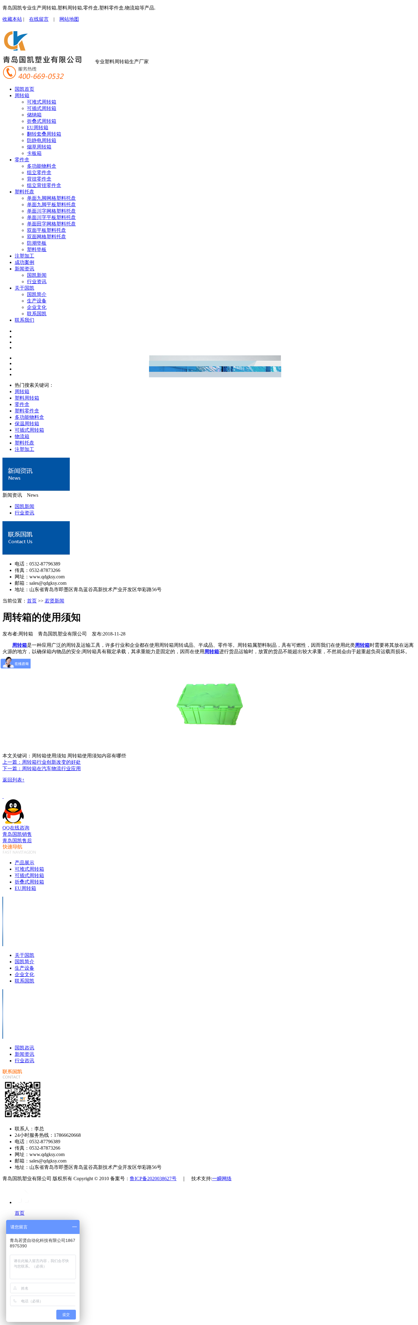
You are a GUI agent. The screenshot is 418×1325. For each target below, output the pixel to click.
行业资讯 (37, 281)
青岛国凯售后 (17, 840)
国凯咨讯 (24, 1047)
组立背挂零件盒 (44, 185)
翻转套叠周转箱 (44, 134)
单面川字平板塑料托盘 (51, 217)
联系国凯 (37, 313)
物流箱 (22, 436)
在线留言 (39, 19)
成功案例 (24, 262)
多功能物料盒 (41, 166)
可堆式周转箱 (41, 101)
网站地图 (69, 19)
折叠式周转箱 (41, 121)
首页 (32, 600)
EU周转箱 (37, 127)
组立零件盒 (39, 172)
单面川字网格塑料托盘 (51, 211)
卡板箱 (34, 153)
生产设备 (37, 300)
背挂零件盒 (39, 178)
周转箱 (22, 95)
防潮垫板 (37, 243)
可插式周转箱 (41, 108)
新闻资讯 (24, 268)
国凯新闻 (37, 275)
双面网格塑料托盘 (46, 236)
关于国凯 (24, 288)
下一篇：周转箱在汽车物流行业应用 (41, 768)
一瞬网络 (222, 1178)
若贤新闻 (54, 600)
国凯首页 (24, 89)
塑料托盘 (24, 191)
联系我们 (24, 320)
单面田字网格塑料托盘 (51, 223)
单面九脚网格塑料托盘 (51, 198)
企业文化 (37, 307)
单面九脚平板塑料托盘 (51, 204)
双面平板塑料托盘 (46, 230)
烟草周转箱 (39, 146)
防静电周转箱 (41, 140)
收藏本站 (12, 19)
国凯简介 (37, 294)
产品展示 (24, 862)
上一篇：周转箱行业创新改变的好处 (41, 762)
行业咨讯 (24, 1060)
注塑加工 (24, 255)
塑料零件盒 (27, 410)
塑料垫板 (37, 249)
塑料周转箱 (27, 398)
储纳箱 (34, 114)
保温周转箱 (27, 423)
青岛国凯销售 (17, 834)
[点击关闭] (3, 796)
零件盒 (22, 159)
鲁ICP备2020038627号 (153, 1178)
